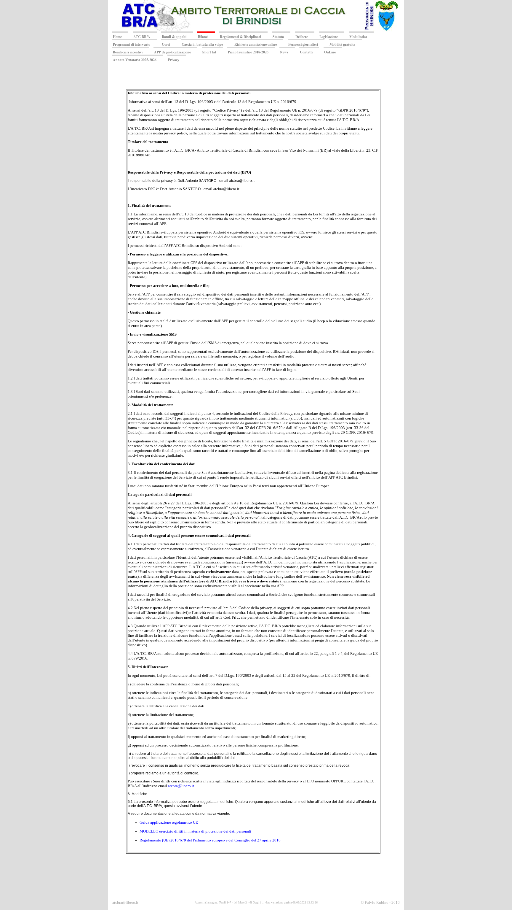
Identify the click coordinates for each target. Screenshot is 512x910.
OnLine (330, 52)
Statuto (278, 36)
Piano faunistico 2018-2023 (248, 52)
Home (117, 36)
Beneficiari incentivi (128, 52)
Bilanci (203, 36)
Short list (209, 52)
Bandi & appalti (174, 36)
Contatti (306, 52)
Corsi (166, 44)
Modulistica (358, 36)
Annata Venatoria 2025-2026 (134, 59)
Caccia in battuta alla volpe (202, 44)
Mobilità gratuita (342, 44)
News (284, 52)
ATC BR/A (141, 36)
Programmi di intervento (131, 44)
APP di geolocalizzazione (172, 52)
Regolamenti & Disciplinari (240, 36)
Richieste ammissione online (255, 44)
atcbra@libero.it (181, 786)
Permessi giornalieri (303, 44)
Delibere (301, 36)
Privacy (173, 59)
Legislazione (328, 36)
